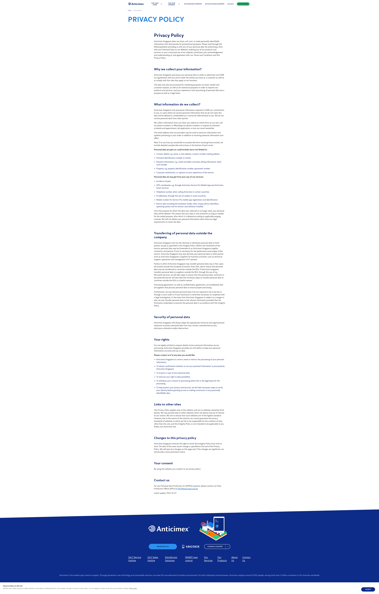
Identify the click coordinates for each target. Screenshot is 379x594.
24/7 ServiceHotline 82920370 (214, 4)
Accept (368, 589)
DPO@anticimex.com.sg (188, 488)
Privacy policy (133, 588)
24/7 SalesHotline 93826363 (193, 4)
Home (129, 10)
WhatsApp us (163, 546)
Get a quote (243, 4)
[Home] (136, 4)
